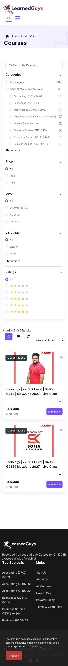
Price (9, 161)
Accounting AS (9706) (16, 584)
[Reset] (28, 336)
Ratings (10, 272)
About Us (42, 579)
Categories (13, 74)
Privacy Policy (45, 599)
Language (12, 232)
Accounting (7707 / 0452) (28, 96)
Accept (14, 655)
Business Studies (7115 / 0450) (31, 130)
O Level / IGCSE (19, 207)
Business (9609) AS (15, 620)
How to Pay (43, 593)
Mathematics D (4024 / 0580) (30, 109)
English (14, 246)
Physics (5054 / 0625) (26, 123)
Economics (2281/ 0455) (27, 103)
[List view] (18, 336)
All (11, 168)
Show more (12, 150)
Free (12, 175)
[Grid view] (8, 336)
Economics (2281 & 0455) (14, 600)
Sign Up (41, 572)
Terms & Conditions (49, 606)
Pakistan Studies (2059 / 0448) (31, 143)
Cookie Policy (33, 646)
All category (17, 82)
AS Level (15, 214)
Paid (12, 182)
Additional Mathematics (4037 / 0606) (35, 116)
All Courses (43, 586)
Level (9, 193)
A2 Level (15, 221)
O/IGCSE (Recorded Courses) (26, 89)
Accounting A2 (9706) (16, 590)
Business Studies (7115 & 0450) (13, 611)
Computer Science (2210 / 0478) (32, 137)
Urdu (13, 253)
